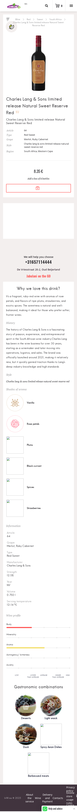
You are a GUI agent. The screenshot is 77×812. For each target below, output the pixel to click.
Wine (17, 19)
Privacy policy (67, 789)
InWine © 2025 (12, 798)
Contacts (58, 798)
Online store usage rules (67, 798)
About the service (29, 798)
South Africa (55, 19)
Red (28, 19)
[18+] (13, 5)
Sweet (40, 19)
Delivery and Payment (47, 798)
